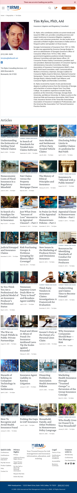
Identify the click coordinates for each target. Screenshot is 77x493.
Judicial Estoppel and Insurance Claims (9, 250)
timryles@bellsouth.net (9, 58)
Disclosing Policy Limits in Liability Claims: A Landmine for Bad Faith (67, 146)
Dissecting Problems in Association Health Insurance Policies (48, 381)
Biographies (9, 15)
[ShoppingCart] (56, 8)
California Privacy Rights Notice (19, 458)
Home (2, 15)
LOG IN (68, 8)
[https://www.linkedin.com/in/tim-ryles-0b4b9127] (2, 62)
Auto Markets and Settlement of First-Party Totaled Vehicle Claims (47, 146)
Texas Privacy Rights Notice (18, 462)
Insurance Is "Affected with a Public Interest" (67, 180)
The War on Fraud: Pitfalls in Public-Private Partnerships (9, 336)
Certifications (5, 455)
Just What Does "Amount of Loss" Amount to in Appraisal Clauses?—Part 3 (29, 217)
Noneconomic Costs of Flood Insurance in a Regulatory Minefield (8, 181)
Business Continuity (55, 464)
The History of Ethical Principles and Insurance (46, 180)
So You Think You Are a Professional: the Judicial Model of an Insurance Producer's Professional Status (9, 296)
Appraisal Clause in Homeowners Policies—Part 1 (67, 214)
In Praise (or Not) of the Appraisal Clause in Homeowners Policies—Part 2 (48, 217)
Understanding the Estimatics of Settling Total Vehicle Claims (9, 144)
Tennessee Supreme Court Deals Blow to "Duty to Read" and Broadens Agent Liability (28, 293)
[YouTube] (74, 463)
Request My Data (19, 474)
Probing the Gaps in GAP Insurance (29, 420)
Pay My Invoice (5, 462)
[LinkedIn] (71, 463)
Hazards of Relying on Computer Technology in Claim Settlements (8, 382)
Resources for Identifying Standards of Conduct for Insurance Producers (65, 255)
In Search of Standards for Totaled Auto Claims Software (28, 145)
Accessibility (56, 461)
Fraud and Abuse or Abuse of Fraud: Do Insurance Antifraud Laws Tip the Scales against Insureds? (29, 340)
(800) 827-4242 (63, 485)
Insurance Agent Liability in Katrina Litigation (28, 379)
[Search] (49, 8)
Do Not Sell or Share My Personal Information (18, 469)
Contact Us (4, 471)
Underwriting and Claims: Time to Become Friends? (67, 292)
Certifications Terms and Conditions (56, 457)
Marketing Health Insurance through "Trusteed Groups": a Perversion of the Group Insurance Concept (67, 385)
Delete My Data (18, 476)
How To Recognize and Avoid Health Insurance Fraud (9, 423)
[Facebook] (66, 463)
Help (2, 468)
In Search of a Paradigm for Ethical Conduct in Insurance (9, 215)
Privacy (16, 455)
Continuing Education (4, 459)
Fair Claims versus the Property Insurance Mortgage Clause (29, 181)
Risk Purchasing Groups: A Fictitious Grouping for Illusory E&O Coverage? (28, 254)
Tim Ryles (18, 15)
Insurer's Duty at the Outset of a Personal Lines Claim (48, 336)
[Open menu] (3, 8)
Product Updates (6, 465)
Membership (69, 455)
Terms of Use (56, 452)
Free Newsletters (70, 460)
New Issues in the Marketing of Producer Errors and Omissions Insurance (48, 253)
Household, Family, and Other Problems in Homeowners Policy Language (47, 425)
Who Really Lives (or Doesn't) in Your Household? (67, 423)
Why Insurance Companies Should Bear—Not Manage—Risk (66, 336)
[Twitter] (68, 463)
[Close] (75, 2)
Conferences (5, 452)
